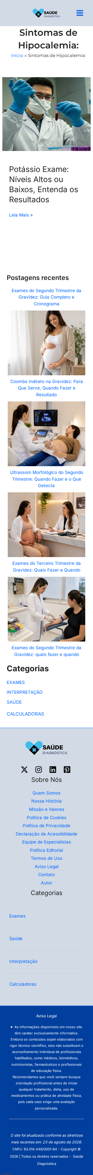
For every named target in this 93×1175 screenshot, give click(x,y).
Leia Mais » (21, 214)
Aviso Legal (47, 866)
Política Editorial (46, 850)
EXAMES (16, 682)
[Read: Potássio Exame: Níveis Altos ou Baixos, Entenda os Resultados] (46, 113)
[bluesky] (53, 769)
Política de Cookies (46, 817)
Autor (46, 882)
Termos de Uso (46, 858)
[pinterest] (67, 769)
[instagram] (39, 769)
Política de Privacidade (46, 825)
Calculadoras (23, 984)
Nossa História (46, 801)
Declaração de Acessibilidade (46, 834)
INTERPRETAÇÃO (25, 692)
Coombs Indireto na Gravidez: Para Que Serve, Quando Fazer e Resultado (46, 388)
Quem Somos (46, 793)
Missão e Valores (46, 809)
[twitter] (25, 769)
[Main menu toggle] (80, 13)
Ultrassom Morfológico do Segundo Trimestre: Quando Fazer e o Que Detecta (46, 479)
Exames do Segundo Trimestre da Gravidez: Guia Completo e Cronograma (46, 297)
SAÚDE (14, 702)
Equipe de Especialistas (46, 842)
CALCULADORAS (25, 714)
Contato (46, 874)
